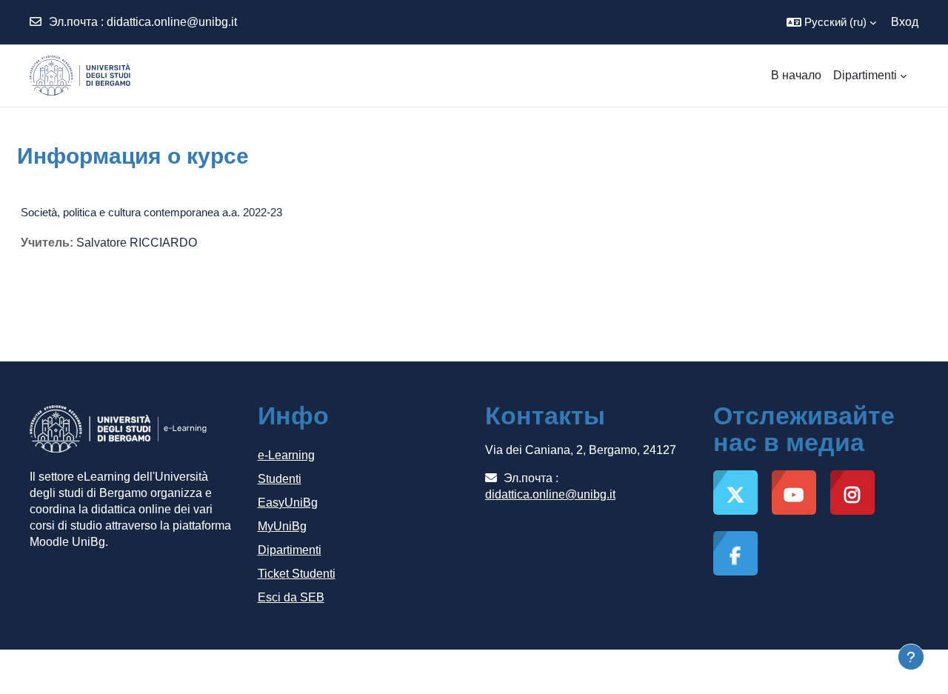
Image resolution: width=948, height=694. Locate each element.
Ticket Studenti (297, 573)
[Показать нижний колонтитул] (911, 657)
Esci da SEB (291, 597)
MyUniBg (282, 526)
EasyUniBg (288, 502)
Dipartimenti (289, 550)
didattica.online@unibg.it (172, 22)
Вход (904, 22)
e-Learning (286, 455)
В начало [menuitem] (796, 75)
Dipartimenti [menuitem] (865, 75)
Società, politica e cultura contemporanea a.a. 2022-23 (151, 212)
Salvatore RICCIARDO (136, 242)
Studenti (279, 479)
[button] (831, 22)
